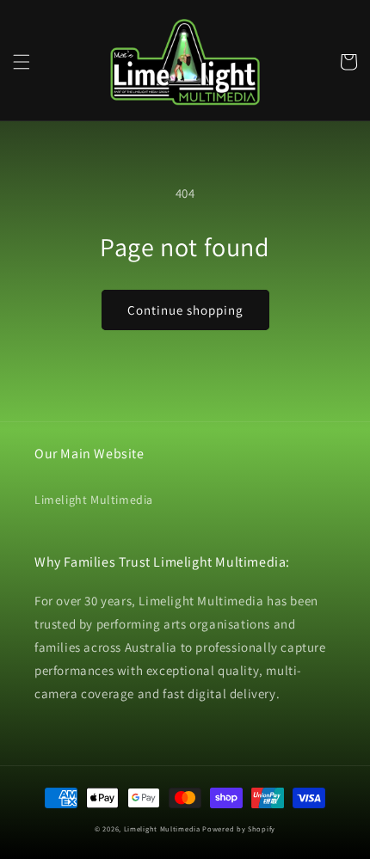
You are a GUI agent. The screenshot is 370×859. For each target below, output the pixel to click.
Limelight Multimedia (93, 499)
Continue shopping (185, 310)
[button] (21, 62)
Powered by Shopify (238, 828)
